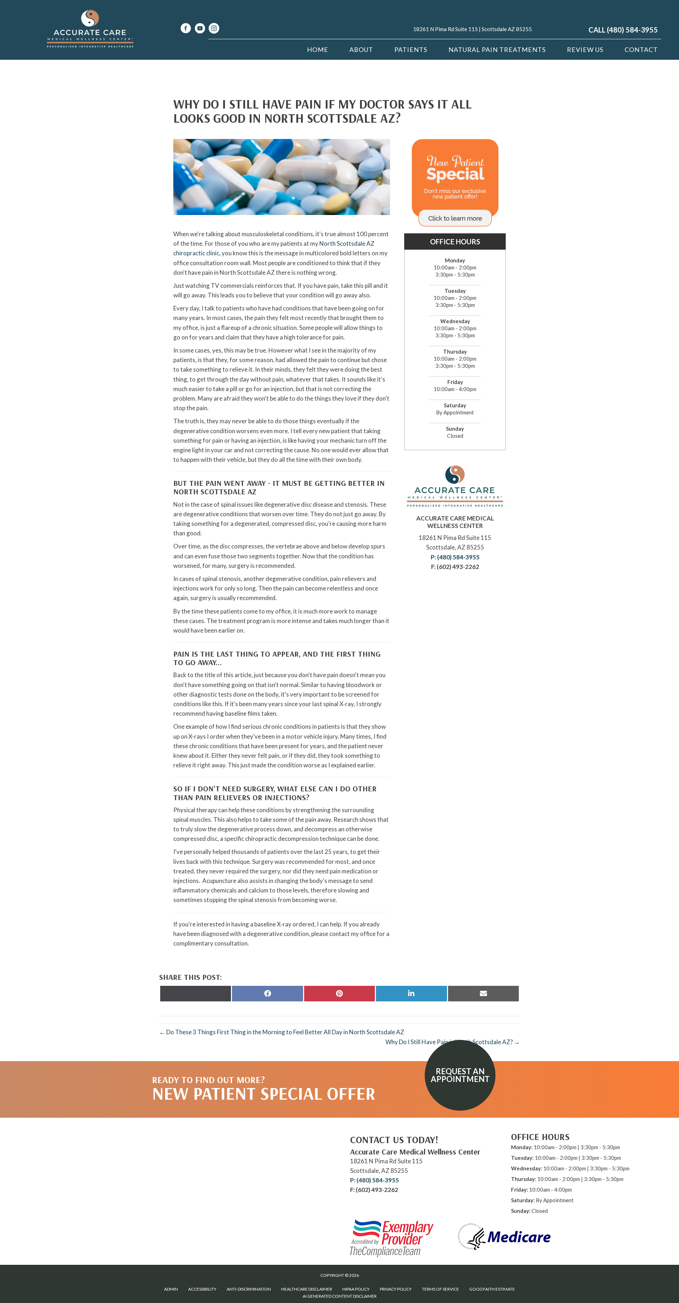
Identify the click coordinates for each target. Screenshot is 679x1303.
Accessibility (202, 1289)
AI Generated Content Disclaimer (340, 1296)
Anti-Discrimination (249, 1289)
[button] (460, 1075)
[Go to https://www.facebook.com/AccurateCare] (185, 29)
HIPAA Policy (356, 1289)
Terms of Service (440, 1289)
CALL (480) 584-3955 (623, 29)
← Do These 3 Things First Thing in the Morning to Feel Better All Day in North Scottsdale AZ (281, 1032)
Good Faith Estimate (492, 1289)
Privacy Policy (396, 1289)
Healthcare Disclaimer (306, 1289)
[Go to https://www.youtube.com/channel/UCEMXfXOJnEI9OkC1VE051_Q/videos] (200, 29)
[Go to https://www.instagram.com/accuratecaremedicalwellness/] (214, 29)
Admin (171, 1289)
